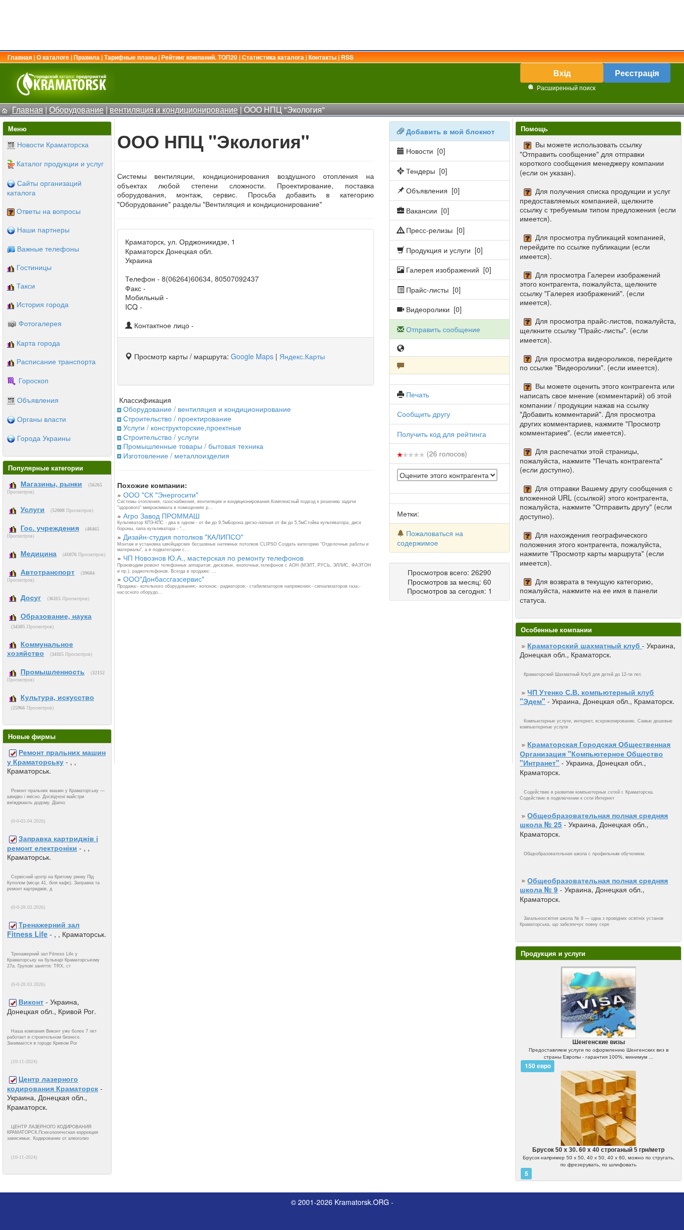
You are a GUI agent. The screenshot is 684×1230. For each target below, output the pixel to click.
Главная (20, 57)
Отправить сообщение (443, 329)
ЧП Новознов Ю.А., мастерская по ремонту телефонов (213, 558)
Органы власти (41, 419)
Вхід (562, 73)
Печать (417, 394)
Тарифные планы (130, 57)
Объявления (38, 400)
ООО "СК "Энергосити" (160, 494)
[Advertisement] (342, 25)
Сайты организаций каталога (44, 187)
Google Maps (252, 356)
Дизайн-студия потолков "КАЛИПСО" (183, 537)
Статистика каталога (273, 57)
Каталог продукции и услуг (60, 163)
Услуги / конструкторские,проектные (182, 427)
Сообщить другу (423, 414)
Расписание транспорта (56, 361)
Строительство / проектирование (177, 418)
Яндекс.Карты (302, 356)
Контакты (322, 57)
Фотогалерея (40, 323)
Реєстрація (637, 73)
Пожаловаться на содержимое (430, 537)
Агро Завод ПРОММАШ (161, 516)
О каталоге (53, 57)
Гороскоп (34, 380)
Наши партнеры (43, 229)
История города (43, 304)
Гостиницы (34, 267)
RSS (347, 57)
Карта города (38, 343)
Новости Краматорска (53, 144)
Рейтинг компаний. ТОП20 (199, 57)
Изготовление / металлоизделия (176, 455)
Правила (87, 57)
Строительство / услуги (161, 437)
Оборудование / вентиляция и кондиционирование (207, 409)
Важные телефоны (48, 248)
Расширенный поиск (566, 87)
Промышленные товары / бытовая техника (193, 446)
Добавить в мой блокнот (450, 131)
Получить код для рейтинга (441, 434)
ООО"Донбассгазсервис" (163, 579)
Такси (26, 286)
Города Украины (44, 438)
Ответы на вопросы (49, 211)
